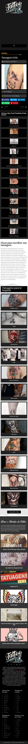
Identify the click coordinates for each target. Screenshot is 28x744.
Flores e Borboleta (14, 126)
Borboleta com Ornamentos (14, 166)
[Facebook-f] (14, 664)
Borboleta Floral (14, 308)
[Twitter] (11, 664)
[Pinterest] (19, 664)
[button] (14, 45)
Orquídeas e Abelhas (14, 216)
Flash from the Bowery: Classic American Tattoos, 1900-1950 (14, 624)
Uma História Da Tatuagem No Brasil (14, 568)
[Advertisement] (14, 28)
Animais (12, 54)
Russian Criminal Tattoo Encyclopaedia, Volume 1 (14, 643)
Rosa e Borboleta (14, 196)
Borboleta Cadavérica (14, 226)
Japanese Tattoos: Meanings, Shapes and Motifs (14, 549)
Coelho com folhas (14, 416)
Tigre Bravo (14, 434)
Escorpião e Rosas (14, 186)
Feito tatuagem (14, 605)
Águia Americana (14, 488)
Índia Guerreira (14, 344)
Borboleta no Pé (14, 136)
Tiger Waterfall (14, 506)
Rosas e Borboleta (14, 176)
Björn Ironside (14, 398)
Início (2, 54)
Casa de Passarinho (14, 380)
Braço (17, 96)
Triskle (14, 326)
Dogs (14, 362)
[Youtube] (16, 664)
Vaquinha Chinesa (14, 470)
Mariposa (14, 146)
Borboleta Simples (14, 236)
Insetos (16, 54)
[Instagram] (8, 664)
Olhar (14, 452)
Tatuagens (7, 54)
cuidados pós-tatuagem (19, 669)
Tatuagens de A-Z (14, 586)
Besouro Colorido (14, 206)
